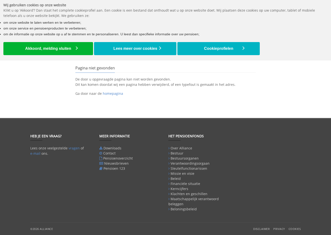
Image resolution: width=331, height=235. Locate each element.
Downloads (112, 148)
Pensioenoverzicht (118, 158)
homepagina (113, 93)
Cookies (295, 229)
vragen (74, 148)
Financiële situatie (185, 183)
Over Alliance (181, 148)
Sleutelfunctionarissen (189, 168)
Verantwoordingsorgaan (190, 163)
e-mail (35, 153)
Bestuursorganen (185, 158)
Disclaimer (261, 229)
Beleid (176, 178)
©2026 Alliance (41, 229)
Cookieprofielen (218, 48)
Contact (109, 153)
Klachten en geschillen (189, 193)
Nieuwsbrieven (116, 163)
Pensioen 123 (114, 168)
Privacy (279, 229)
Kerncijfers (179, 188)
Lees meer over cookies (135, 48)
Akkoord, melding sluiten (48, 48)
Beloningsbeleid (184, 209)
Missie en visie (182, 173)
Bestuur (177, 153)
